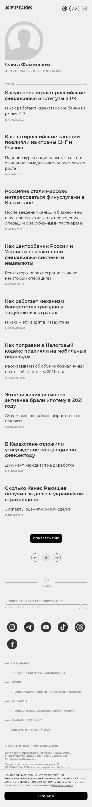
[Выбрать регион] (64, 8)
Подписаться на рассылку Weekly (35, 601)
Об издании (20, 663)
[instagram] (12, 627)
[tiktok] (63, 627)
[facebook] (12, 644)
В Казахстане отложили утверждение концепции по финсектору (40, 449)
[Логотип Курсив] (18, 7)
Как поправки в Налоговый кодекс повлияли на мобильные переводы (45, 350)
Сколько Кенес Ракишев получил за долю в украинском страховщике (44, 493)
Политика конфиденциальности (38, 672)
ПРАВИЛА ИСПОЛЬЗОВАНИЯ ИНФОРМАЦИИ (42, 710)
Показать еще (46, 538)
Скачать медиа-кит (26, 720)
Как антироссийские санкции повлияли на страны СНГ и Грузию (42, 142)
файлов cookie (62, 785)
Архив (16, 682)
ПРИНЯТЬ (46, 796)
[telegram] (29, 627)
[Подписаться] (84, 606)
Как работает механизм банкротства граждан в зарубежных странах (34, 306)
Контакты (19, 701)
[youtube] (46, 627)
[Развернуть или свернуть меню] (84, 8)
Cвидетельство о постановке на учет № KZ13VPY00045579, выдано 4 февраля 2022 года (37, 766)
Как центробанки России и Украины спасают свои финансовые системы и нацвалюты (39, 254)
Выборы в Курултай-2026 (30, 729)
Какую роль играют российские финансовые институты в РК (45, 95)
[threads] (80, 627)
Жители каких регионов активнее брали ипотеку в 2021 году (44, 400)
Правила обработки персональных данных (46, 691)
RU (74, 8)
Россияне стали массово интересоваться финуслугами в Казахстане (45, 197)
